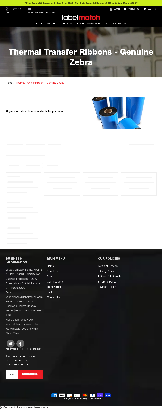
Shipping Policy (107, 282)
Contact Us (53, 297)
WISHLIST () (134, 9)
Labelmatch (75, 399)
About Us (52, 271)
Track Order (54, 287)
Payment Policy (107, 287)
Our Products (55, 282)
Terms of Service (108, 266)
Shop (50, 277)
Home (9, 83)
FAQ (49, 292)
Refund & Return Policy (111, 277)
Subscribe (30, 374)
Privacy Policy (106, 271)
